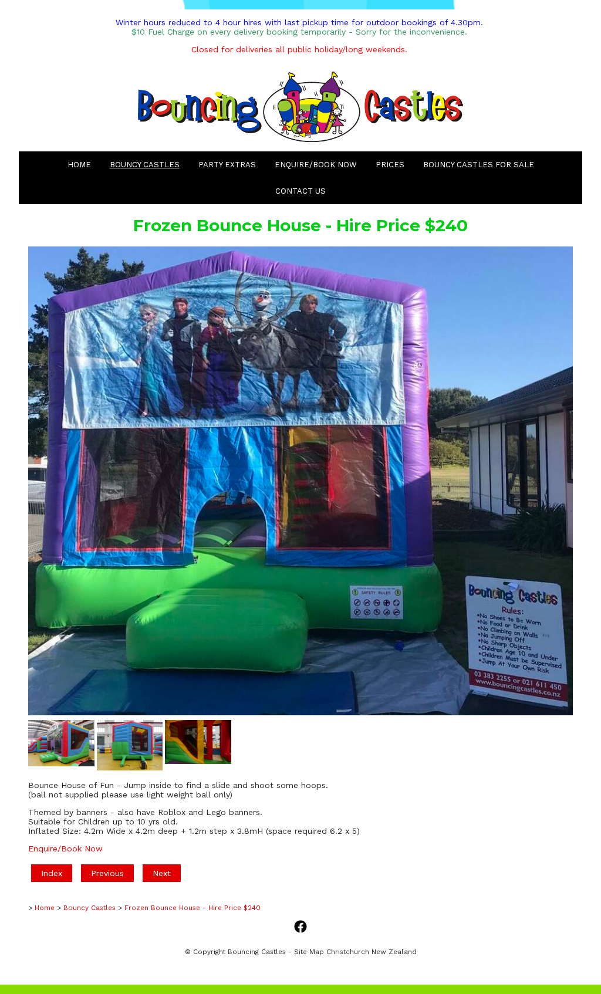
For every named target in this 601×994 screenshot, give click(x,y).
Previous (107, 873)
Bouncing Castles (257, 952)
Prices (390, 164)
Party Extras (227, 164)
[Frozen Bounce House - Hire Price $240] (300, 712)
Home (79, 164)
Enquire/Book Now (316, 164)
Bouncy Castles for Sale (478, 164)
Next (162, 873)
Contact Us (300, 191)
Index (51, 873)
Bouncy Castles (145, 164)
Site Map (309, 952)
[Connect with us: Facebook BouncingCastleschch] (300, 927)
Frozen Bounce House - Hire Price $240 (192, 908)
